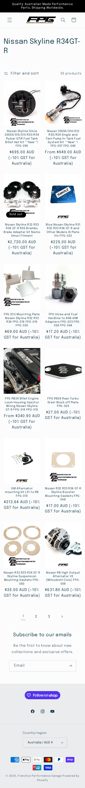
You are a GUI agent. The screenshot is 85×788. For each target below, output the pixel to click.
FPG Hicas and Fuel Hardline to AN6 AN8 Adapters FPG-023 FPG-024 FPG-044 (63, 320)
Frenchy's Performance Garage (40, 776)
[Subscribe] (70, 665)
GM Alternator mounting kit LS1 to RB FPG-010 (22, 492)
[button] (9, 20)
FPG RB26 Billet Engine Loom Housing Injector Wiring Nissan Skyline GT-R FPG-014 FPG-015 (22, 404)
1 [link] (23, 616)
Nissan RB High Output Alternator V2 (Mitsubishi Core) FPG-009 (63, 578)
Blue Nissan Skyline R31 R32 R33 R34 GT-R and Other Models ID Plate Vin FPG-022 (63, 230)
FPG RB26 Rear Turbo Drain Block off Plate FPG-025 (63, 402)
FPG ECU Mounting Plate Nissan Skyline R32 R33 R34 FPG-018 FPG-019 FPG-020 (22, 320)
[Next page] (61, 616)
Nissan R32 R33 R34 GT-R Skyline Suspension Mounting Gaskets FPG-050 (22, 578)
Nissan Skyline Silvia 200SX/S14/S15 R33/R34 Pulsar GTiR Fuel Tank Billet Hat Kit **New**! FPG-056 (22, 138)
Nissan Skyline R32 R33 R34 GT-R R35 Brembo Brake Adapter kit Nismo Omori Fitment (22, 230)
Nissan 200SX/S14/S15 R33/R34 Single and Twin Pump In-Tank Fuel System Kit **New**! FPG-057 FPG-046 (63, 138)
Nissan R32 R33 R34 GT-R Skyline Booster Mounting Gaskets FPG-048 (63, 494)
